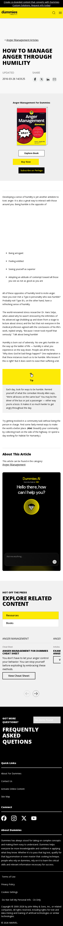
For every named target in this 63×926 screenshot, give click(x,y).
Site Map (5, 796)
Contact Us (6, 781)
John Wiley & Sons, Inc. (39, 906)
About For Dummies (11, 773)
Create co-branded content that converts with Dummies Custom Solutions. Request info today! (31, 4)
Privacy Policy (8, 884)
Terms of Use (8, 876)
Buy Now (26, 161)
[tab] (30, 615)
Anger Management (14, 464)
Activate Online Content (13, 788)
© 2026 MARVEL (9, 922)
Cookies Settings (9, 892)
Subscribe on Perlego (31, 170)
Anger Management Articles (22, 40)
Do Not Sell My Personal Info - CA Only (21, 899)
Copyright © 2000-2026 (12, 906)
